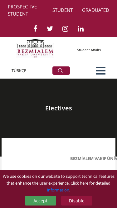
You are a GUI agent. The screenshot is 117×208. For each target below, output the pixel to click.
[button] (100, 70)
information (58, 190)
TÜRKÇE (19, 70)
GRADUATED (95, 10)
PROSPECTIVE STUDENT (22, 10)
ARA (61, 70)
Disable (77, 201)
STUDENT (62, 10)
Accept (40, 201)
